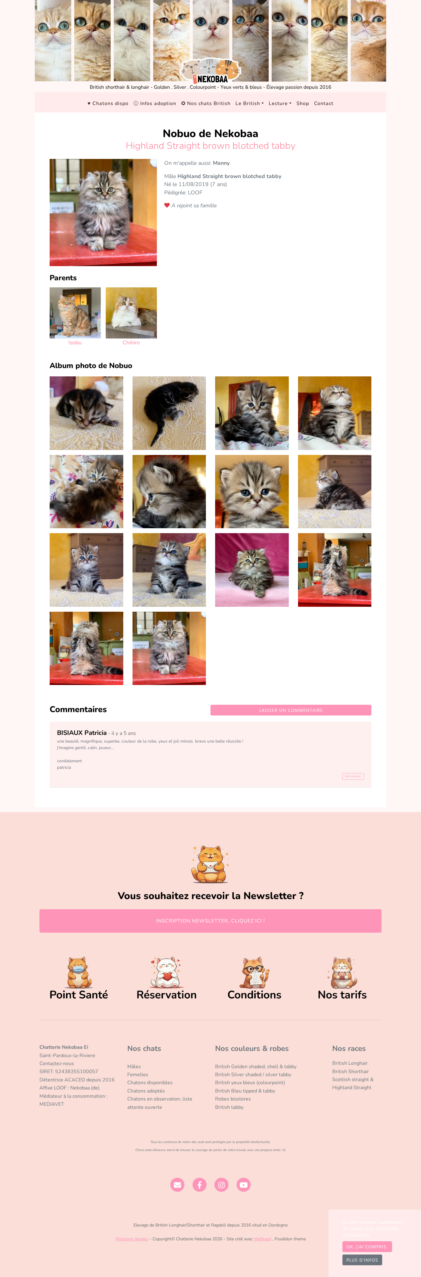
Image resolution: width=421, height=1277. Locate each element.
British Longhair (350, 1063)
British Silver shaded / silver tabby (253, 1074)
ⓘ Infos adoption (154, 103)
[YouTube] (244, 1184)
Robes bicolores (233, 1099)
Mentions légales (132, 1239)
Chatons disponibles (150, 1082)
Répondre (353, 776)
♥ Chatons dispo (108, 103)
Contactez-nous (56, 1063)
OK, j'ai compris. (367, 1247)
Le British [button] (247, 103)
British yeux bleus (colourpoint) (250, 1082)
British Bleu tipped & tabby (245, 1091)
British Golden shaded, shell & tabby (255, 1066)
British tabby (229, 1107)
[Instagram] (222, 1184)
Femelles (137, 1074)
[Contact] (177, 1184)
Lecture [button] (278, 103)
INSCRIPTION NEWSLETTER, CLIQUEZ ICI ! (210, 921)
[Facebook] (199, 1184)
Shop (302, 103)
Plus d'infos (362, 1260)
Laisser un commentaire (291, 710)
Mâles (134, 1066)
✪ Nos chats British (206, 103)
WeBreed (262, 1239)
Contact (323, 103)
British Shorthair (350, 1071)
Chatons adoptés (146, 1091)
